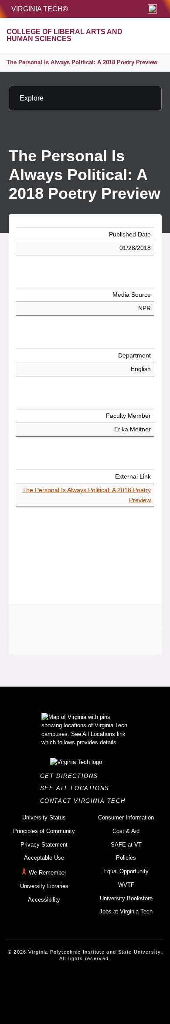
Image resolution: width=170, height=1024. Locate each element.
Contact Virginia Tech (85, 801)
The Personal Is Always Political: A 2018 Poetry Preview (82, 62)
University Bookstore (126, 898)
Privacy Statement (44, 844)
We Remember (47, 872)
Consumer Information (126, 817)
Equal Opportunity (126, 871)
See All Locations (77, 788)
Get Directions (71, 776)
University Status (44, 817)
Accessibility (44, 899)
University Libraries (44, 886)
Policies (126, 857)
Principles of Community (44, 831)
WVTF (126, 885)
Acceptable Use (44, 857)
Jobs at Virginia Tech (126, 911)
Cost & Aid (125, 831)
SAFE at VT (126, 844)
